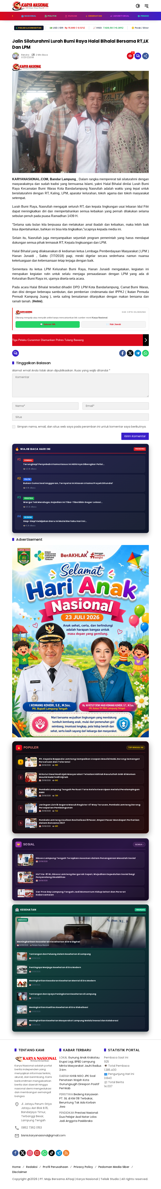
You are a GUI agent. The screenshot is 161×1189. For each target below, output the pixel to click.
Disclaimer (19, 1172)
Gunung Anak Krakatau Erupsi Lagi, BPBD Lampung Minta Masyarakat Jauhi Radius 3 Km (80, 1064)
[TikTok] (51, 1153)
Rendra (25, 55)
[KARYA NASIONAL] (30, 6)
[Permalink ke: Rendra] (16, 55)
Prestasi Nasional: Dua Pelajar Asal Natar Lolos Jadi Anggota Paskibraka (78, 1117)
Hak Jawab (113, 324)
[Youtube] (37, 1153)
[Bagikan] (145, 56)
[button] (137, 6)
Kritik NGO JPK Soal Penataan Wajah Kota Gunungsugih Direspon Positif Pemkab (79, 1082)
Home (16, 1167)
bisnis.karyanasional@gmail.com (43, 1135)
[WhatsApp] (145, 353)
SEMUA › (139, 844)
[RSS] (66, 1153)
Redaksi (31, 1167)
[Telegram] (137, 353)
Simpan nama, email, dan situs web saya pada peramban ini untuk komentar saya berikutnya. (81, 427)
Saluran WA (47, 324)
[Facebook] (122, 353)
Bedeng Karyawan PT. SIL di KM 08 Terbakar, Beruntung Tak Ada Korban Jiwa (78, 1100)
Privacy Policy (83, 1167)
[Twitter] (130, 353)
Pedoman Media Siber (113, 1167)
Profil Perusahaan (55, 1167)
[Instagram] (30, 1153)
